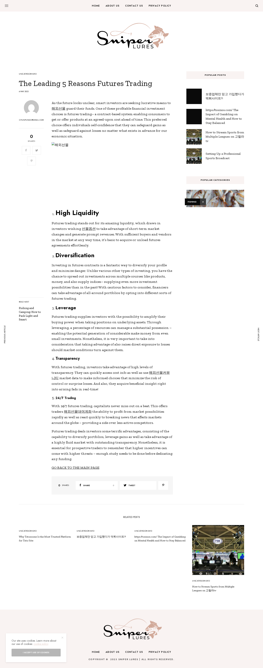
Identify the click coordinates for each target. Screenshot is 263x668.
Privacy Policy (160, 652)
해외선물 (58, 108)
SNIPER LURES (128, 659)
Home (96, 652)
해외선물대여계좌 (78, 411)
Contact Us (134, 652)
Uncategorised (28, 74)
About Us (112, 652)
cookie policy (41, 644)
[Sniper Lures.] (131, 35)
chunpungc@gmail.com (31, 120)
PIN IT (114, 173)
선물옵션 (89, 229)
